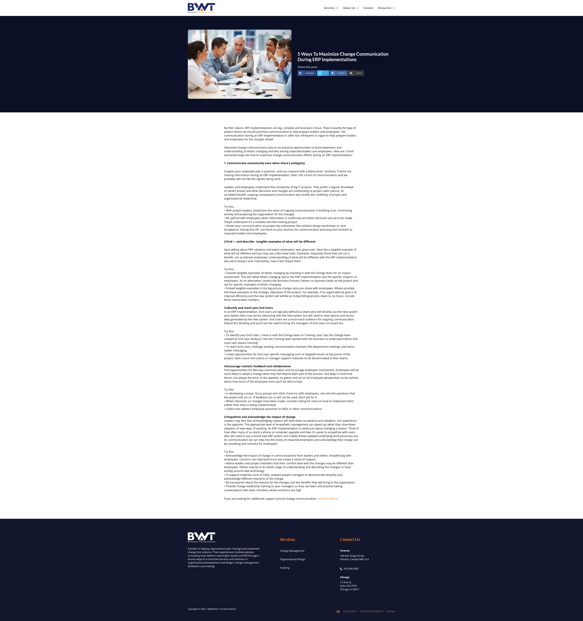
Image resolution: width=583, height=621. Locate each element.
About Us (349, 8)
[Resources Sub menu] (394, 8)
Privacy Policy (350, 611)
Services (329, 8)
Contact (368, 8)
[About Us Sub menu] (357, 8)
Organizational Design (292, 559)
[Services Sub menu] (337, 8)
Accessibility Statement (371, 611)
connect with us (328, 498)
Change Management (292, 550)
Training (284, 567)
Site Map (390, 611)
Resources (384, 8)
